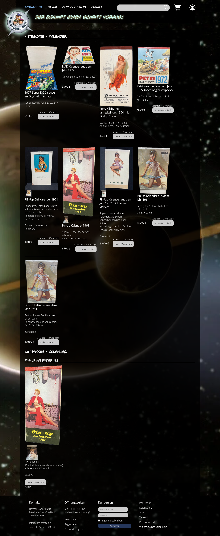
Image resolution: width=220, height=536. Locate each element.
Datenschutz (145, 507)
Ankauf (97, 7)
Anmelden (114, 525)
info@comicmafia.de (40, 522)
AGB (141, 512)
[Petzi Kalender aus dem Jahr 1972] (155, 65)
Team (52, 7)
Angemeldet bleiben (112, 520)
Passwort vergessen (75, 529)
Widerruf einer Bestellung (153, 527)
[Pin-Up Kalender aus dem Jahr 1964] (155, 170)
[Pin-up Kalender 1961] (79, 182)
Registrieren (71, 524)
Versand (143, 517)
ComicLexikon (74, 7)
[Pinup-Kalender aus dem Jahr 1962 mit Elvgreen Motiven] (117, 168)
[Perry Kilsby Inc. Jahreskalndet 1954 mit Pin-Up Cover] (117, 76)
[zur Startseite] (17, 23)
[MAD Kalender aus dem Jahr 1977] (79, 55)
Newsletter (70, 519)
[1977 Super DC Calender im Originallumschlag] (42, 68)
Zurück (28, 487)
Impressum (145, 503)
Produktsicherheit (148, 522)
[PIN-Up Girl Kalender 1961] (42, 168)
